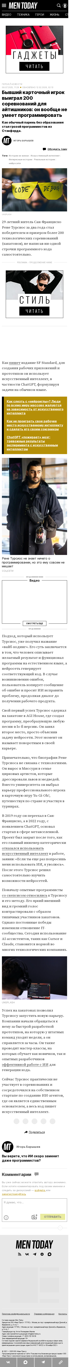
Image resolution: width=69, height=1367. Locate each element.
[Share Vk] (8, 1362)
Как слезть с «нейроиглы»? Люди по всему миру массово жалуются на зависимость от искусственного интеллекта (35, 407)
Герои (5, 84)
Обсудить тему (57, 149)
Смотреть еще (34, 623)
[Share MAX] (25, 1362)
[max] (49, 1254)
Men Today (23, 5)
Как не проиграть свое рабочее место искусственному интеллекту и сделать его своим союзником (35, 425)
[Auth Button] (65, 5)
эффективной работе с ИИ (25, 1065)
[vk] (27, 1254)
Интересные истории (20, 159)
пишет (15, 363)
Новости (16, 84)
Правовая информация (44, 1314)
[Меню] (4, 5)
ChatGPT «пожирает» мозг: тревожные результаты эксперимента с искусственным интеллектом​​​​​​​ (32, 443)
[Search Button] (59, 5)
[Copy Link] (60, 1362)
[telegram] (34, 1254)
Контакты (62, 1314)
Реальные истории (44, 159)
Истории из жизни (19, 155)
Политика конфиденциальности (16, 1314)
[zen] (42, 1254)
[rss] (19, 1254)
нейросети (15, 163)
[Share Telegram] (43, 1362)
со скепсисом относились (24, 895)
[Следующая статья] (34, 1228)
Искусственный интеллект (45, 155)
